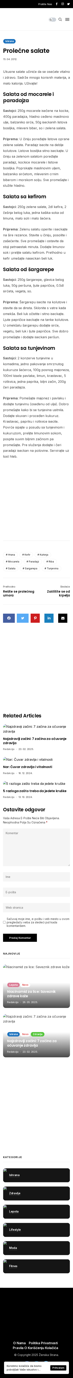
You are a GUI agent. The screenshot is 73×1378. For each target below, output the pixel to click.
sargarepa (31, 568)
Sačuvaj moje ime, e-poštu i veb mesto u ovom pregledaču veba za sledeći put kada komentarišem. (38, 922)
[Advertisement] (36, 501)
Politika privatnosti (43, 1343)
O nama (19, 1343)
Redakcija (8, 749)
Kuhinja (44, 554)
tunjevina (52, 568)
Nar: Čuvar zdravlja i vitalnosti (27, 767)
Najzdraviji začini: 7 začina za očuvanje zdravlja (35, 741)
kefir (27, 554)
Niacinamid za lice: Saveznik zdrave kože (31, 994)
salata (11, 568)
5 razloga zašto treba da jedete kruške (35, 791)
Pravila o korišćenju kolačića (35, 1348)
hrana (11, 554)
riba (51, 561)
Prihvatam (58, 1367)
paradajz (34, 561)
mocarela (13, 561)
